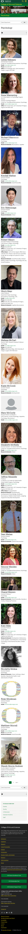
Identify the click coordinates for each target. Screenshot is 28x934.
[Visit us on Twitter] (4, 913)
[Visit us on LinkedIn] (11, 913)
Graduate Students (8, 815)
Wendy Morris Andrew (12, 766)
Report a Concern (5, 916)
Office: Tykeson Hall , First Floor (8, 903)
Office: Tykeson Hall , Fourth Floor (8, 895)
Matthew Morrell (9, 725)
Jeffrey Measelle (9, 477)
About (2, 863)
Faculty (5, 809)
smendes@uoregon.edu (11, 572)
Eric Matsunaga (8, 207)
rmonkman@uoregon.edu (11, 704)
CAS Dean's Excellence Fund (14, 875)
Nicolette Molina (9, 669)
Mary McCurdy (8, 413)
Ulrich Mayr (6, 291)
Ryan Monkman (8, 699)
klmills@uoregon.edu (10, 631)
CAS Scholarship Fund (14, 881)
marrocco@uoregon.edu (11, 143)
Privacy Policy (4, 922)
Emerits (5, 806)
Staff (4, 817)
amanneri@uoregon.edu (11, 104)
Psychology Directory (8, 803)
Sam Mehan (7, 534)
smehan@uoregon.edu (10, 540)
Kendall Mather (8, 175)
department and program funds (14, 869)
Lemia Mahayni (8, 60)
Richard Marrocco (10, 137)
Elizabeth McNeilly (10, 445)
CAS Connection (4, 860)
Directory (3, 857)
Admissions (3, 839)
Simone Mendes (9, 567)
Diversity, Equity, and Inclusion (8, 855)
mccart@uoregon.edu (10, 345)
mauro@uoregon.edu (10, 245)
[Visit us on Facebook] (2, 913)
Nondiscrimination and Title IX (8, 918)
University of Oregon (6, 930)
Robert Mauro (8, 240)
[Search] (23, 1)
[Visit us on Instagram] (9, 913)
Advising (3, 849)
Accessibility (3, 920)
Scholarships (4, 852)
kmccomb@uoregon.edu (11, 391)
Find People (4, 927)
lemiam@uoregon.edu (10, 65)
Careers (2, 924)
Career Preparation (5, 847)
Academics (3, 841)
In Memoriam (6, 812)
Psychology (5, 15)
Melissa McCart (8, 340)
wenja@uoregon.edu (10, 775)
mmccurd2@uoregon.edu (11, 420)
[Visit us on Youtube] (6, 913)
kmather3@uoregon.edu (11, 181)
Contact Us (3, 909)
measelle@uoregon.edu (11, 484)
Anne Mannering (9, 95)
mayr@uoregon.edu (10, 298)
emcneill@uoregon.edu (11, 450)
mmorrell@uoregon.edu (11, 731)
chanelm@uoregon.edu (11, 597)
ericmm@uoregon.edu (10, 213)
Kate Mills (6, 626)
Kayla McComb (8, 386)
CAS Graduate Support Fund (14, 886)
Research (3, 844)
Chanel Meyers (8, 592)
